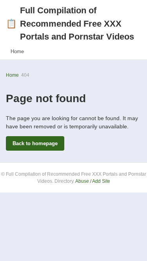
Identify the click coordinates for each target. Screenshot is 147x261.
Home (17, 51)
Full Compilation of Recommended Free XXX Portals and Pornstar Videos (70, 23)
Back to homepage (35, 143)
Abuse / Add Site (92, 181)
